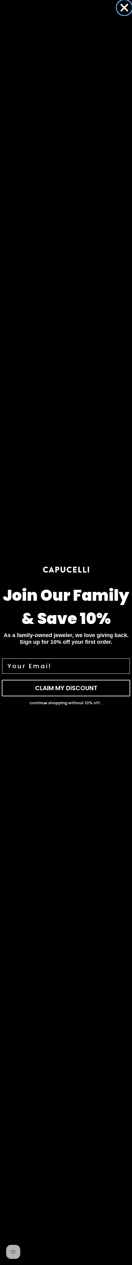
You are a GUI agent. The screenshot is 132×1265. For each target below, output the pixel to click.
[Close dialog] (124, 7)
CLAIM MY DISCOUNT (66, 688)
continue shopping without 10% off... (66, 703)
